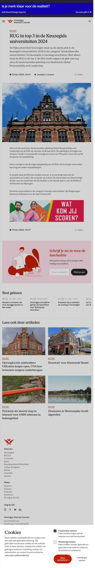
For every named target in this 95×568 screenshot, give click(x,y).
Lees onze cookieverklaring (17, 555)
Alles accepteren (62, 559)
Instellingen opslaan (82, 559)
